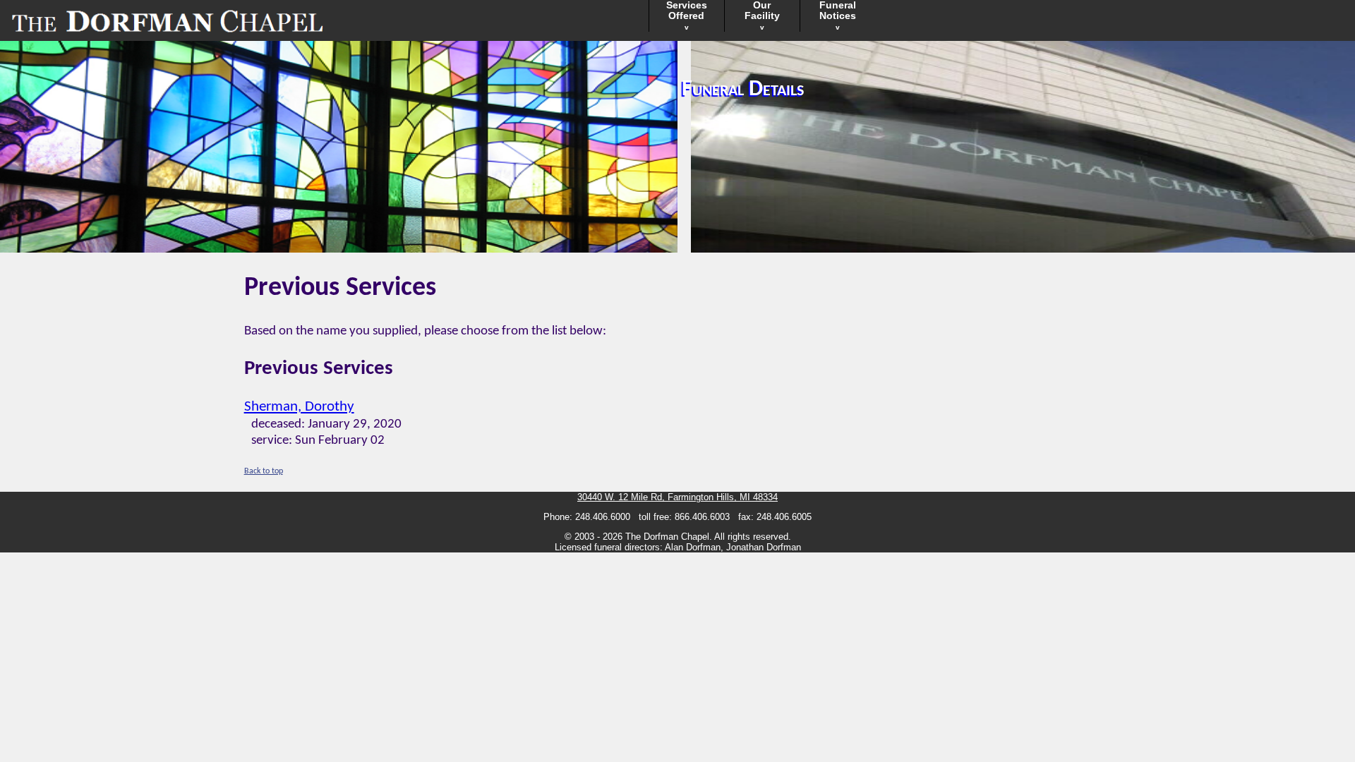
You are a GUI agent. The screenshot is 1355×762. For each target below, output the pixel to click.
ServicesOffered (686, 15)
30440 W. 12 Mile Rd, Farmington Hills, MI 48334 (677, 497)
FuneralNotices (837, 15)
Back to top (263, 471)
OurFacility (762, 15)
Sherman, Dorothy (299, 406)
